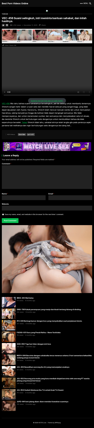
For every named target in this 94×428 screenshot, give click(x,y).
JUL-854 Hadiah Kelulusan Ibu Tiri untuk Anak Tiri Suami (40, 390)
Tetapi (24, 122)
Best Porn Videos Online (15, 3)
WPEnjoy (58, 423)
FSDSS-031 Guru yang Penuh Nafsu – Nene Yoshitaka (39, 332)
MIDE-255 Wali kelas (25, 298)
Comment (6, 164)
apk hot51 (31, 134)
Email (51, 194)
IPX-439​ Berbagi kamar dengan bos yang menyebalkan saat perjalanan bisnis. (49, 321)
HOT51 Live (42, 423)
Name (5, 194)
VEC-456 (6, 103)
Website (5, 204)
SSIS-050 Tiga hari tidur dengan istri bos (34, 344)
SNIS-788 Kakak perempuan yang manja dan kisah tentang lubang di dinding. (49, 309)
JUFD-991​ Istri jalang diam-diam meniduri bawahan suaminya (42, 402)
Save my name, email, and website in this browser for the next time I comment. (34, 214)
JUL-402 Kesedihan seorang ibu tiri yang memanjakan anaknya (43, 367)
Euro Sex (22, 134)
